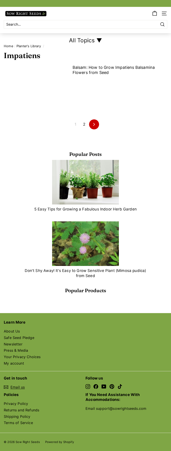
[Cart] (154, 13)
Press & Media (16, 350)
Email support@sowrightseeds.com (116, 408)
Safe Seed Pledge (19, 337)
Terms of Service (18, 422)
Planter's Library (28, 46)
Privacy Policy (16, 403)
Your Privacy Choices (22, 357)
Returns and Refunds (21, 410)
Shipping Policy (17, 416)
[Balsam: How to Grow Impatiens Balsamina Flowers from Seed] (36, 83)
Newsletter (13, 344)
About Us (12, 331)
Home (8, 46)
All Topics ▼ (85, 40)
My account (14, 363)
